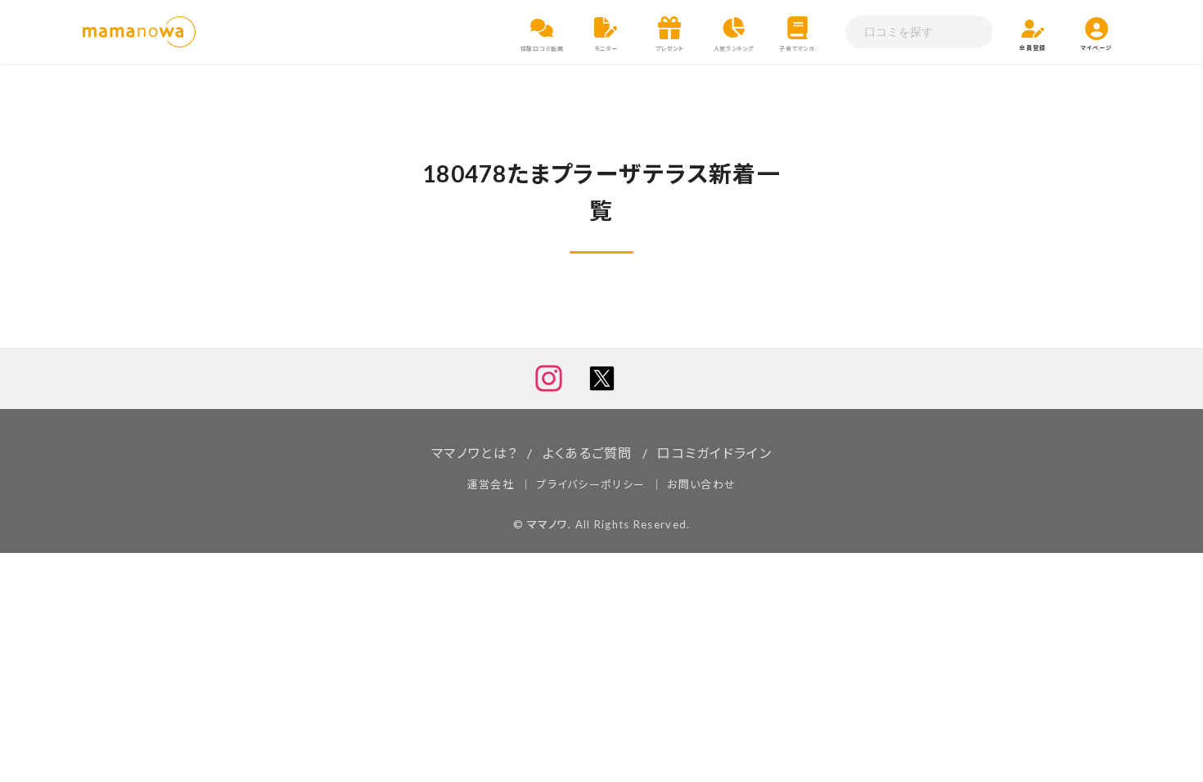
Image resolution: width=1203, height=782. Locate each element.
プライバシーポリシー (590, 484)
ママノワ (547, 524)
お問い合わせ (701, 484)
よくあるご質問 (588, 453)
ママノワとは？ (474, 453)
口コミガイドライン (714, 453)
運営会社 (490, 484)
